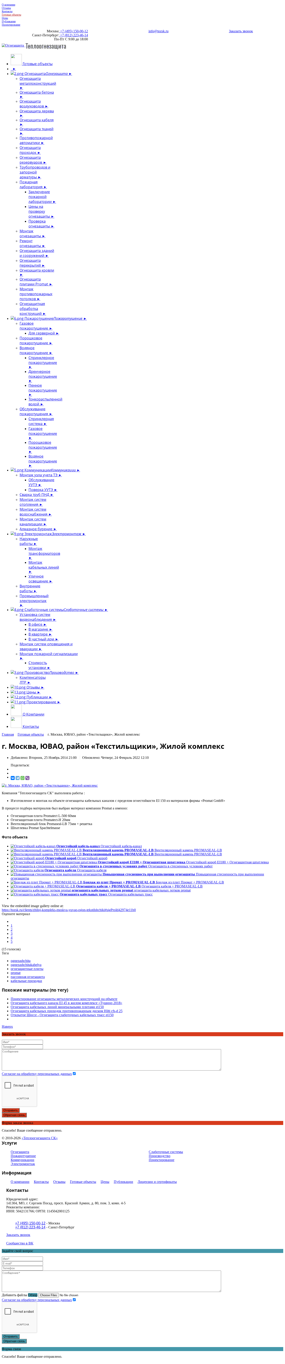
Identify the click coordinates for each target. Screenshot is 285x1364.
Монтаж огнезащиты (31, 233)
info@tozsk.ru (159, 31)
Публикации (9, 21)
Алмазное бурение (36, 528)
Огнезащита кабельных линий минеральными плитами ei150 (57, 1007)
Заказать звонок (241, 31)
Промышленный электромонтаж (34, 598)
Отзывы (6, 8)
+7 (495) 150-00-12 (73, 31)
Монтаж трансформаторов (44, 551)
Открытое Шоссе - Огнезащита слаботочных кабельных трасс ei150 (62, 1015)
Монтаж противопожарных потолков (36, 294)
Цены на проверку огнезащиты (39, 211)
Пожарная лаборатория (31, 184)
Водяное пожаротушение (34, 350)
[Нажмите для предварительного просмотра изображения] (50, 785)
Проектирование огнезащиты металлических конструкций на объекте (64, 999)
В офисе (35, 624)
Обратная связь (14, 1115)
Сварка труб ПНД (35, 494)
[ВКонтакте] (13, 778)
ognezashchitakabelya (26, 965)
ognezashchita (21, 961)
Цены (5, 18)
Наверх (7, 1026)
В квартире (38, 634)
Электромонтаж (52, 533)
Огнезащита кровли (37, 270)
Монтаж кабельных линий (43, 565)
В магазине (38, 629)
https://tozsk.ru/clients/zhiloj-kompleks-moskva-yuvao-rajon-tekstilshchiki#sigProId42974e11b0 (69, 910)
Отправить (11, 1110)
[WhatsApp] (22, 778)
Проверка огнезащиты (39, 224)
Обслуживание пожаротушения (34, 411)
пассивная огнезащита (28, 977)
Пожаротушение (53, 318)
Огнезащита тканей (36, 128)
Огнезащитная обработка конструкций (32, 308)
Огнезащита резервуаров (31, 160)
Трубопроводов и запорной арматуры (35, 172)
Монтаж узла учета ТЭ (39, 475)
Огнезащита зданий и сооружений (37, 253)
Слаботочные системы (64, 609)
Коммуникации (50, 470)
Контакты (7, 11)
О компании (8, 4)
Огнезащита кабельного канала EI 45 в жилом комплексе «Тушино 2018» (66, 1003)
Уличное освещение (38, 579)
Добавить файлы (14, 1295)
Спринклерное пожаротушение (42, 360)
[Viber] (27, 778)
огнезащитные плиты (27, 969)
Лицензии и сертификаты (157, 1182)
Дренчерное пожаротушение (42, 374)
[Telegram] (18, 778)
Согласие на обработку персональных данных (37, 1074)
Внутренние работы (30, 588)
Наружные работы (29, 541)
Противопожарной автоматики (36, 140)
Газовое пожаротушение (34, 326)
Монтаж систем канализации (33, 521)
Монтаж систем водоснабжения (34, 512)
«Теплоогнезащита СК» (40, 1138)
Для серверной (42, 333)
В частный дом (41, 639)
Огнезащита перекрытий (31, 263)
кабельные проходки (26, 981)
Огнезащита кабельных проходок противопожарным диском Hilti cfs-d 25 (66, 1011)
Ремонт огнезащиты (31, 243)
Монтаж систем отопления (33, 502)
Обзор (32, 1295)
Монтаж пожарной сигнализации (49, 653)
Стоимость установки (37, 665)
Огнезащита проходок (30, 150)
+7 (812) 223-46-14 (73, 35)
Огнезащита (46, 73)
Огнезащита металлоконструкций (38, 81)
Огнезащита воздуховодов (32, 104)
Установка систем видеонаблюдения (36, 617)
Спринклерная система (41, 421)
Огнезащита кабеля (37, 120)
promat (15, 973)
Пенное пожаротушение (42, 388)
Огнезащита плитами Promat (34, 282)
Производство (49, 672)
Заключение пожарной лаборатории (40, 196)
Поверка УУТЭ (41, 489)
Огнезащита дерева (37, 111)
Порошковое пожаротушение (34, 340)
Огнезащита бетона (37, 92)
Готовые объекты (11, 14)
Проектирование (11, 24)
